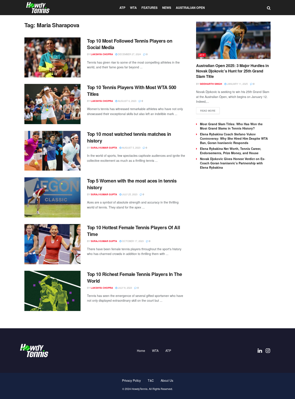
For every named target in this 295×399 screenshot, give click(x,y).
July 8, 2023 (124, 287)
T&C (151, 380)
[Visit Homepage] (37, 8)
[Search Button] (269, 7)
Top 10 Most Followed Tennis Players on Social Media (129, 44)
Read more (210, 110)
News (166, 7)
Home (141, 350)
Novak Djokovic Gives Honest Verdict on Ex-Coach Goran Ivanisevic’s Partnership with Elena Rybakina (232, 163)
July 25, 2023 (129, 194)
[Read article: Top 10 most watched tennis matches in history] (52, 151)
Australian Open (190, 7)
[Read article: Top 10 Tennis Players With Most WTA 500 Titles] (52, 104)
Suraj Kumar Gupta (104, 147)
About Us (167, 380)
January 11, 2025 (237, 83)
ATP (122, 7)
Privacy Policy (131, 380)
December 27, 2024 (129, 54)
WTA (133, 7)
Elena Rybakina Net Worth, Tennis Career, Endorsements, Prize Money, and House (230, 150)
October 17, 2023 (132, 241)
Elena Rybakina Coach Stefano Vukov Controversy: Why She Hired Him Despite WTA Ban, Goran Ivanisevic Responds (234, 138)
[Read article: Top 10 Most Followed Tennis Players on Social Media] (52, 57)
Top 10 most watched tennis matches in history (129, 137)
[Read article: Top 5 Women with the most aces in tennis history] (52, 197)
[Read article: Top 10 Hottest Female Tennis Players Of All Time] (52, 244)
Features (149, 7)
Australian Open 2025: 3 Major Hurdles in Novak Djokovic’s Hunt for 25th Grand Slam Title (232, 71)
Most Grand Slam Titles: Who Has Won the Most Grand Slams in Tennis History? (231, 126)
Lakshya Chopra (102, 54)
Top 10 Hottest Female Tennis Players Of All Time (133, 230)
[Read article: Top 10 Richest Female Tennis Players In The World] (52, 291)
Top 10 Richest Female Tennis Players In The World (134, 277)
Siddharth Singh (211, 83)
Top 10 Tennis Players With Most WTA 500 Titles (131, 90)
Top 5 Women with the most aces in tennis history (131, 184)
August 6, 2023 (126, 101)
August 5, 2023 (130, 147)
